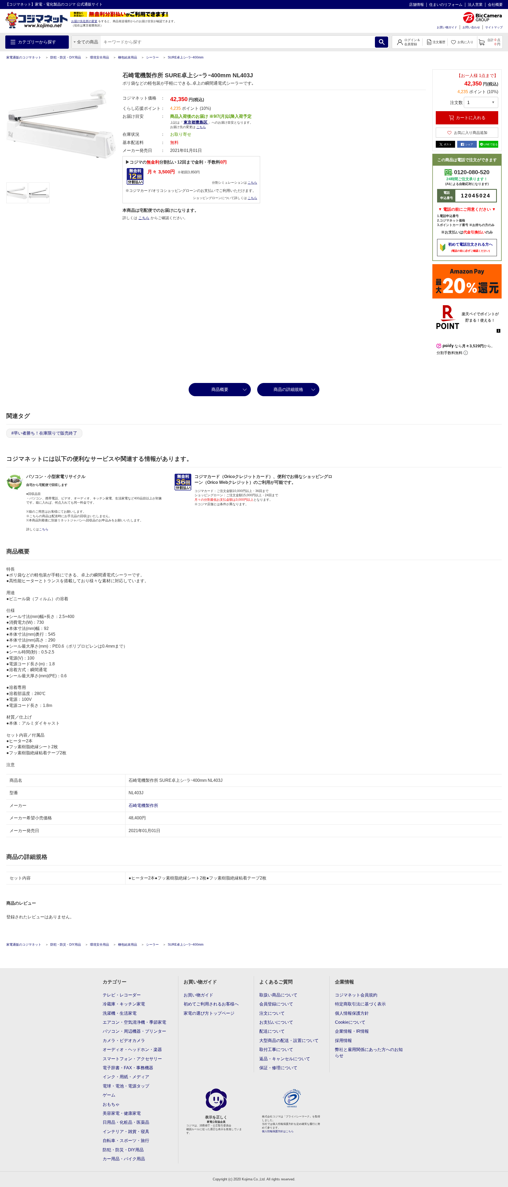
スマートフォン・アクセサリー (132, 1059)
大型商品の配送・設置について (289, 1040)
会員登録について (276, 1004)
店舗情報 (416, 4)
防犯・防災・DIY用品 (65, 57)
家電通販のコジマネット (23, 57)
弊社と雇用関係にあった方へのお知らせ (369, 1052)
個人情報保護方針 (352, 1013)
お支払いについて (276, 1022)
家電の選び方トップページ (209, 1013)
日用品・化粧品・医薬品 (126, 1122)
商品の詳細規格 (288, 389)
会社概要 (495, 4)
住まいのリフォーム (445, 4)
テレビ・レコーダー (122, 995)
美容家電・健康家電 (122, 1113)
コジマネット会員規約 (356, 995)
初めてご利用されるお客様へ (211, 1004)
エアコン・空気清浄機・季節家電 (134, 1022)
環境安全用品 (99, 57)
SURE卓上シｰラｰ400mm (185, 57)
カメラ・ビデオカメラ (124, 1040)
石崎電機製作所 (143, 805)
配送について (272, 1031)
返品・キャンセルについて (284, 1059)
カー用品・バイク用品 (124, 1159)
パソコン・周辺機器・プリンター (134, 1031)
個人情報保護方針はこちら (278, 1131)
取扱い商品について (278, 995)
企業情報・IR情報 (352, 1031)
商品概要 (219, 389)
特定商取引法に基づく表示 (360, 1004)
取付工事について (276, 1049)
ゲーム (109, 1095)
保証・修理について (278, 1068)
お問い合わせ (471, 27)
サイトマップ (494, 27)
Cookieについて (350, 1022)
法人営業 (475, 4)
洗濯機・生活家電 (120, 1013)
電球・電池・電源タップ (126, 1086)
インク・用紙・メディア (126, 1077)
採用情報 (343, 1040)
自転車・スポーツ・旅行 (126, 1140)
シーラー (152, 57)
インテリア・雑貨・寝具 (126, 1131)
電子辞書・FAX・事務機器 (128, 1068)
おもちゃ (111, 1104)
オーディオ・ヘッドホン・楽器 (132, 1049)
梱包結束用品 (127, 57)
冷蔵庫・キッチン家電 (124, 1004)
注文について (272, 1013)
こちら (252, 182)
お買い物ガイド (447, 27)
